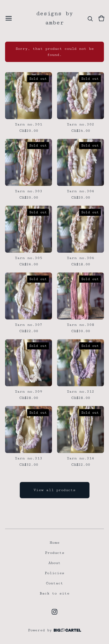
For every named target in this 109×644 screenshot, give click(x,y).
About (54, 563)
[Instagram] (54, 611)
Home (55, 542)
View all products (54, 490)
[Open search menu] (90, 18)
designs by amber (54, 18)
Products (54, 553)
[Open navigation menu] (8, 18)
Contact (54, 583)
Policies (54, 573)
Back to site (54, 593)
